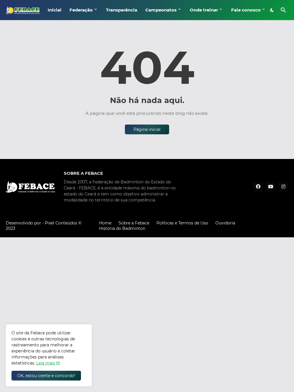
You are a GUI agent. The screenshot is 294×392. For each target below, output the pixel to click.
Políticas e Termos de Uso (182, 223)
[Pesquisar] (283, 10)
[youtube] (271, 187)
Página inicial (147, 129)
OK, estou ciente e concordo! (46, 375)
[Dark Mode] (272, 10)
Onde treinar (204, 10)
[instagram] (283, 187)
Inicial (54, 10)
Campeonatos (161, 10)
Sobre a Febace (134, 223)
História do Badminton (122, 228)
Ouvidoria (225, 223)
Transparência (121, 10)
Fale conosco (246, 10)
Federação (81, 10)
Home (105, 223)
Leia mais (45, 363)
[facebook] (258, 187)
